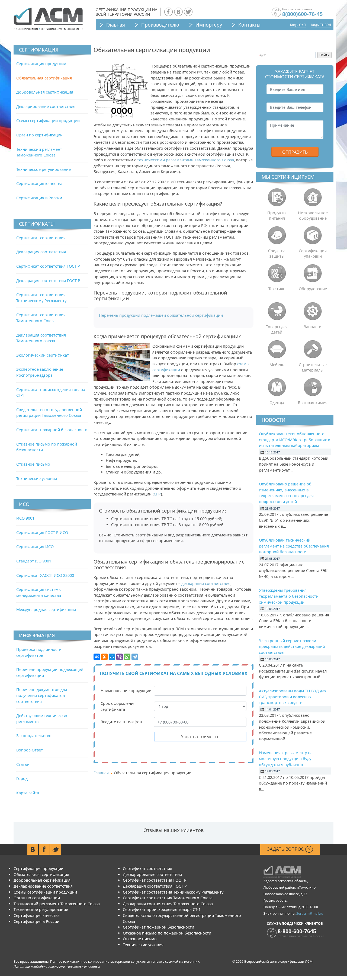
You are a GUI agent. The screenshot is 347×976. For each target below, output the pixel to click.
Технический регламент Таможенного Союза (57, 903)
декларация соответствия (205, 583)
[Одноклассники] (104, 657)
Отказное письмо (33, 464)
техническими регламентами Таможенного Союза (185, 159)
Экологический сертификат (42, 355)
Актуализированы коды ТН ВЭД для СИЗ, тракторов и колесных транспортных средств (292, 696)
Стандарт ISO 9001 (33, 561)
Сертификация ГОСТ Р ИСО (42, 532)
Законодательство (34, 735)
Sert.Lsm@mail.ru (309, 913)
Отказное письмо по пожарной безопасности (167, 933)
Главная (115, 24)
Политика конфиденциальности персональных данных (57, 966)
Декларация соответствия (41, 251)
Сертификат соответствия (41, 237)
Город (22, 778)
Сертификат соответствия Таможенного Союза (168, 897)
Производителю (160, 24)
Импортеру (208, 24)
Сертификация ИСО (35, 546)
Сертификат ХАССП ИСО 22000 (45, 575)
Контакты (249, 24)
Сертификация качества (39, 183)
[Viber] (119, 657)
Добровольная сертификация (44, 92)
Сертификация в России (39, 197)
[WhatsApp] (127, 657)
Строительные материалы (313, 367)
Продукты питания (276, 215)
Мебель (276, 364)
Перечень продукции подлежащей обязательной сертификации (161, 315)
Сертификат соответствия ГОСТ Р (48, 266)
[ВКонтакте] (97, 657)
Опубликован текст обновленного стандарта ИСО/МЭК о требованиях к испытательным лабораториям (294, 439)
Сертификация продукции (41, 63)
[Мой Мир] (112, 657)
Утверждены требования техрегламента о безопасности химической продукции (289, 596)
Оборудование (313, 288)
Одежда (276, 402)
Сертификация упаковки (313, 253)
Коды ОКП (298, 25)
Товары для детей (277, 329)
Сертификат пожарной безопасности (52, 429)
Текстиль (276, 288)
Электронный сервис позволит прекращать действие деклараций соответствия (292, 646)
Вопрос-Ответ (29, 750)
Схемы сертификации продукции (48, 120)
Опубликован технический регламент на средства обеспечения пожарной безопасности (294, 545)
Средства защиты (276, 253)
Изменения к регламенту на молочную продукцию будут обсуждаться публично (286, 758)
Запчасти (313, 326)
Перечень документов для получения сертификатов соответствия (41, 695)
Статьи (23, 764)
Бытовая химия (312, 402)
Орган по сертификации (39, 134)
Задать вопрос (286, 849)
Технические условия (36, 478)
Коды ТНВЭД (321, 25)
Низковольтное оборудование (313, 215)
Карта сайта (27, 792)
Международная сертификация (46, 609)
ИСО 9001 (25, 518)
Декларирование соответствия (45, 106)
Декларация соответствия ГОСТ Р (48, 280)
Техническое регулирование (43, 169)
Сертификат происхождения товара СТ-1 (162, 909)
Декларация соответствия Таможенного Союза (168, 903)
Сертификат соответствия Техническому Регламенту (173, 892)
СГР (157, 494)
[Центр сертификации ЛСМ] (48, 19)
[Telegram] (134, 657)
